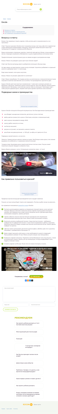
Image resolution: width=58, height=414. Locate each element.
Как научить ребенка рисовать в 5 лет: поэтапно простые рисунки (27, 323)
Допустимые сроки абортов (24, 363)
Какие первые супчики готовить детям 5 (28, 378)
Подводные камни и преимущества (15, 31)
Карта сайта (9, 408)
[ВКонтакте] (26, 280)
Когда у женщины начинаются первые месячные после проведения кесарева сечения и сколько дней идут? (28, 394)
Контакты (15, 408)
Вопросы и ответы (10, 30)
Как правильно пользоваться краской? (15, 33)
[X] (32, 280)
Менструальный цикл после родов (26, 331)
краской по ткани (23, 205)
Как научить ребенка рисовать (25, 385)
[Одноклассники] (28, 280)
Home (4, 19)
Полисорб (19, 338)
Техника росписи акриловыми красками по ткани (29, 194)
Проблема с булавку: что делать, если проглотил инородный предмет (27, 370)
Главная (3, 408)
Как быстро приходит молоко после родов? (27, 355)
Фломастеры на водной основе (29, 106)
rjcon (27, 4)
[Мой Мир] (30, 280)
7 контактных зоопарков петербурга (32, 346)
